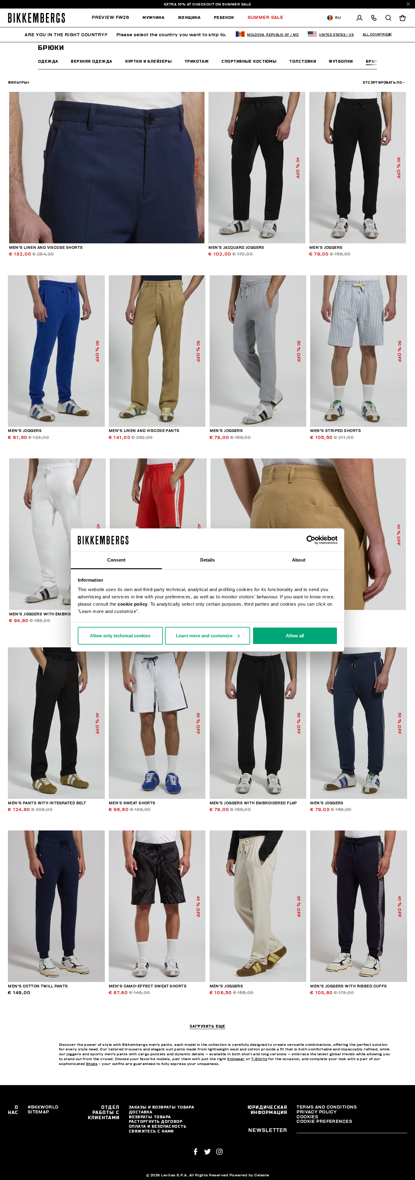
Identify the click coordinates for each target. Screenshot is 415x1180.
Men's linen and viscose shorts (46, 248)
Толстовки (302, 61)
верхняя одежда (91, 61)
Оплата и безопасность (157, 1126)
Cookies (307, 1117)
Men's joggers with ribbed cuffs (348, 986)
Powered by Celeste (249, 1175)
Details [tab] (207, 559)
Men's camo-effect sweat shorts (148, 986)
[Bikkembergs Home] (36, 18)
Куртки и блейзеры (148, 61)
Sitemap (38, 1112)
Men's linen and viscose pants (144, 431)
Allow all (295, 635)
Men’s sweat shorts (132, 803)
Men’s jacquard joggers (236, 248)
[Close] (408, 4)
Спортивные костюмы (248, 61)
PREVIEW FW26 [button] (110, 17)
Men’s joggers (326, 248)
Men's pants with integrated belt (47, 803)
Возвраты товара (150, 1117)
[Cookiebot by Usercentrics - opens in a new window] (311, 540)
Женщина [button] (189, 17)
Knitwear (236, 1059)
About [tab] (298, 559)
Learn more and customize (204, 635)
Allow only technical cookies (120, 635)
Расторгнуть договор (155, 1121)
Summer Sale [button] (265, 17)
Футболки (341, 61)
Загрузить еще (207, 1027)
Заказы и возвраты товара (161, 1107)
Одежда (48, 61)
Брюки (373, 61)
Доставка (141, 1112)
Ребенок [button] (224, 17)
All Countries (376, 34)
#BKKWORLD (43, 1107)
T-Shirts (259, 1059)
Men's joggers (25, 431)
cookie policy (133, 604)
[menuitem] (114, 18)
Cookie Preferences (324, 1121)
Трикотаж (196, 61)
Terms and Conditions (327, 1107)
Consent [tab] (116, 559)
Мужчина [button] (153, 17)
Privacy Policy (317, 1112)
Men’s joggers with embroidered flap (53, 614)
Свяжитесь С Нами (151, 1131)
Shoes (92, 1064)
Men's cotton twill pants (38, 986)
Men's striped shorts (335, 431)
